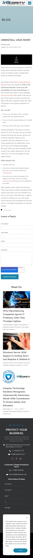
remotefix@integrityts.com (18, 474)
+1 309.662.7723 (18, 451)
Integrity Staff (5, 44)
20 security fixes (7, 95)
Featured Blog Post (7, 210)
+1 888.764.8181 (18, 470)
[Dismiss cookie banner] (26, 518)
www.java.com (7, 173)
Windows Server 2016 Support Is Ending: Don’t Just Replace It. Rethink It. (16, 356)
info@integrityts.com (18, 454)
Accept (20, 550)
